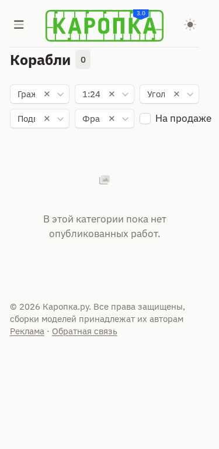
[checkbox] (145, 118)
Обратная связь (84, 331)
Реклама (27, 331)
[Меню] (19, 26)
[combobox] (40, 94)
